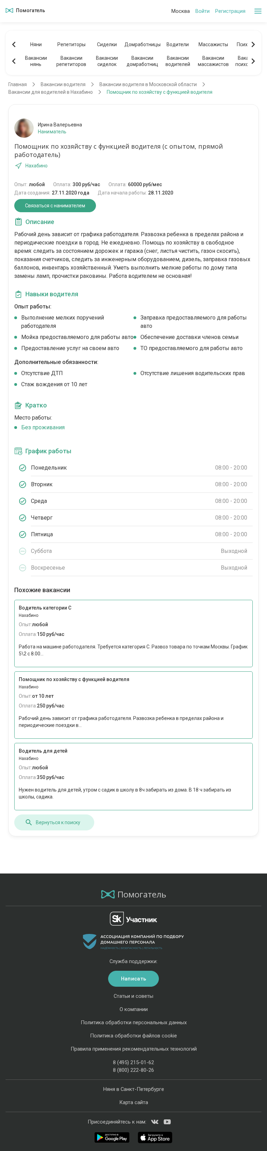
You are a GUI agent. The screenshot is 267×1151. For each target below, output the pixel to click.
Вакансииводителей (177, 61)
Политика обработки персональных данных (134, 1022)
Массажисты (213, 44)
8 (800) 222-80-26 (133, 1070)
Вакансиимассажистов (213, 61)
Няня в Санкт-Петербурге (133, 1089)
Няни (36, 44)
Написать (133, 979)
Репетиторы (71, 44)
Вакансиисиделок (107, 61)
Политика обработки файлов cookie (133, 1036)
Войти (202, 11)
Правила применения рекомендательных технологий (134, 1049)
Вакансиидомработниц (142, 61)
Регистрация (230, 11)
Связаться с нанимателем (55, 205)
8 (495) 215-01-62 (133, 1062)
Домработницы (142, 44)
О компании (134, 1009)
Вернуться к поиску (58, 822)
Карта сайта (133, 1102)
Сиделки (107, 44)
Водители (178, 44)
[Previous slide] (13, 44)
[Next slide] (253, 44)
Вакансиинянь (36, 61)
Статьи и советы (133, 996)
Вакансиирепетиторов (71, 61)
